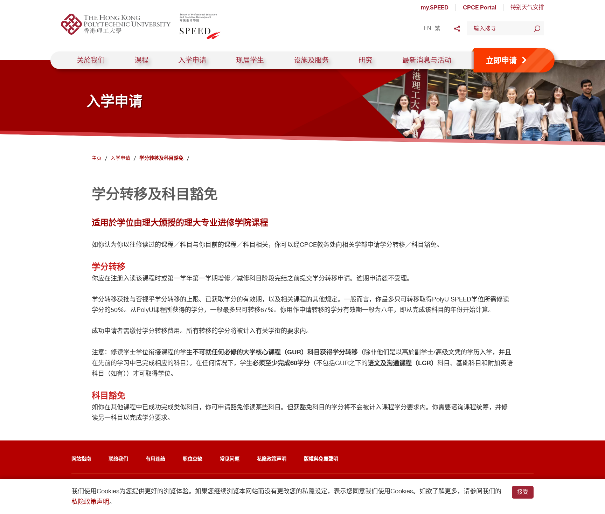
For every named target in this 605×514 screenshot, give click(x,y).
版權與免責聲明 (321, 458)
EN (427, 28)
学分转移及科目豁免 (161, 158)
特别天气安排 (527, 7)
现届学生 (250, 60)
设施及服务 (311, 60)
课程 (141, 60)
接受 (522, 491)
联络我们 (118, 458)
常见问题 (229, 458)
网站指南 (81, 458)
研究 (366, 60)
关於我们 (91, 60)
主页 (97, 158)
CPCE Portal (479, 7)
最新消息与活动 (426, 60)
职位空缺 (192, 458)
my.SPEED (434, 7)
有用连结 (155, 458)
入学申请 (192, 60)
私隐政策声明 (271, 458)
